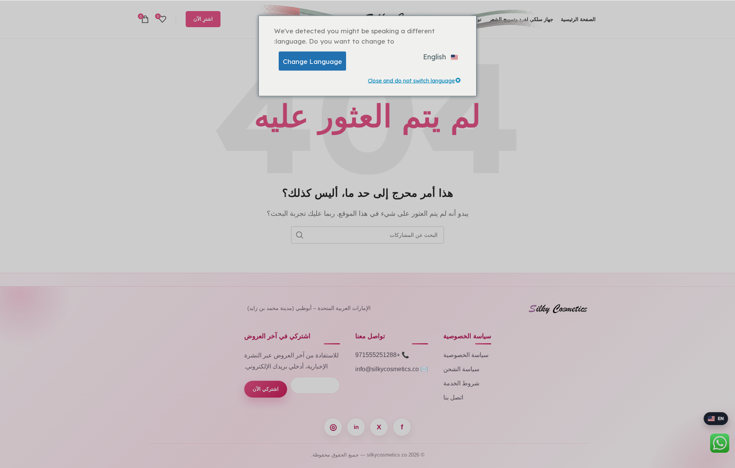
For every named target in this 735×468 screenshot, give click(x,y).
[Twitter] (379, 427)
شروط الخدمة (461, 383)
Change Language (312, 61)
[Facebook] (402, 427)
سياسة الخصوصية (465, 355)
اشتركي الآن (266, 389)
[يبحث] (300, 235)
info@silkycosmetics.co (387, 369)
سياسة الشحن (461, 369)
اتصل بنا (453, 397)
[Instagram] (333, 427)
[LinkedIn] (356, 427)
